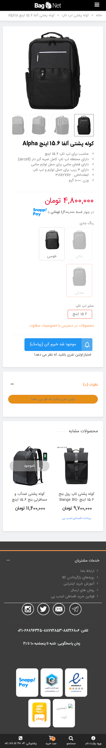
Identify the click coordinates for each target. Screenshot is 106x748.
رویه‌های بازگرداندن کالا (78, 578)
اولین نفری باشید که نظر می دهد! (58, 355)
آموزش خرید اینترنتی (79, 584)
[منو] (97, 5)
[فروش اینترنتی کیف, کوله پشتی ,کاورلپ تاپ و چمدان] (48, 5)
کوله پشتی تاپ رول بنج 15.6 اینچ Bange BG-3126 (76, 499)
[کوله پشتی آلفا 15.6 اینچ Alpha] (53, 71)
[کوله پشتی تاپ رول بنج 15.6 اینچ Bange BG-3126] (76, 466)
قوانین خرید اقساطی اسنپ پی (72, 596)
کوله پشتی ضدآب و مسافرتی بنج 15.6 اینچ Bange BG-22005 (29, 499)
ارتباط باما (87, 571)
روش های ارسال (82, 590)
